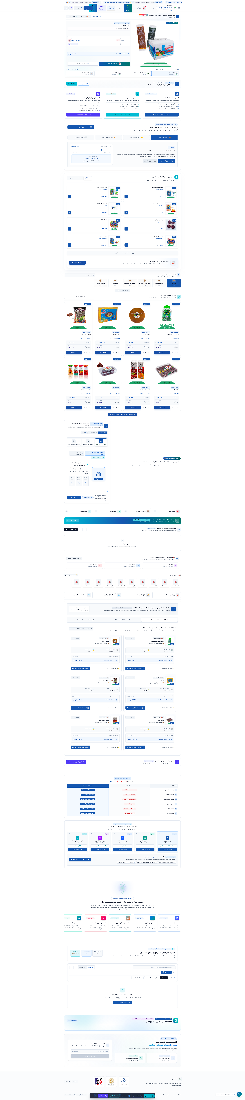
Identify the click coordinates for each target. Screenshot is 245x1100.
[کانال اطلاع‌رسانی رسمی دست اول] (71, 8)
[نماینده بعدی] (75, 967)
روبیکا (75, 1082)
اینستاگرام (67, 1082)
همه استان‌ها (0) (166, 972)
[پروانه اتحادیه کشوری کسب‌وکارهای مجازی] (98, 1081)
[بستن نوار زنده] (64, 2)
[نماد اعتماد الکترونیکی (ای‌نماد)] (124, 1081)
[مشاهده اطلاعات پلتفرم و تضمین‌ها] (179, 8)
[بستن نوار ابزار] (91, 1096)
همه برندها (163, 978)
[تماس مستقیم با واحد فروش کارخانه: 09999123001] (95, 1095)
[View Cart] (66, 8)
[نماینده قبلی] (71, 967)
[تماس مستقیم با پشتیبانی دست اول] (239, 1094)
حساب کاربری (87, 8)
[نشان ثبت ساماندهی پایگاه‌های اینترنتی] (111, 1081)
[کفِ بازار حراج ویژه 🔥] (144, 8)
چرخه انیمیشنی (102, 432)
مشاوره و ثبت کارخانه (77, 262)
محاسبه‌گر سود (93, 432)
